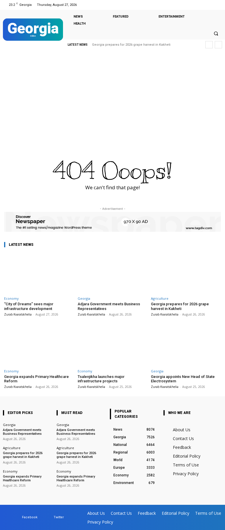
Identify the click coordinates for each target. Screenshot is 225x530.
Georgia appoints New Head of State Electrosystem (183, 379)
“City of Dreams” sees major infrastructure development (28, 306)
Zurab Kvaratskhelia (18, 314)
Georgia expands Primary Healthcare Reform (129, 45)
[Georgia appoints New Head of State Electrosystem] (186, 346)
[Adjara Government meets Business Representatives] (113, 273)
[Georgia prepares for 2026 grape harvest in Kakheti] (186, 273)
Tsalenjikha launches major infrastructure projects (101, 379)
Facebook (30, 517)
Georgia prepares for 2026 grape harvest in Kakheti (180, 306)
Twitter (59, 517)
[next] (218, 44)
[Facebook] (210, 4)
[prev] (209, 44)
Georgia (84, 298)
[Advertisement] (112, 98)
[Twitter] (217, 4)
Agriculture (159, 298)
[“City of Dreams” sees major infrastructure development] (39, 273)
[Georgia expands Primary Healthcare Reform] (39, 346)
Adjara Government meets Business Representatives (22, 432)
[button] (216, 33)
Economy (11, 298)
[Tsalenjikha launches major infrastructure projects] (113, 346)
